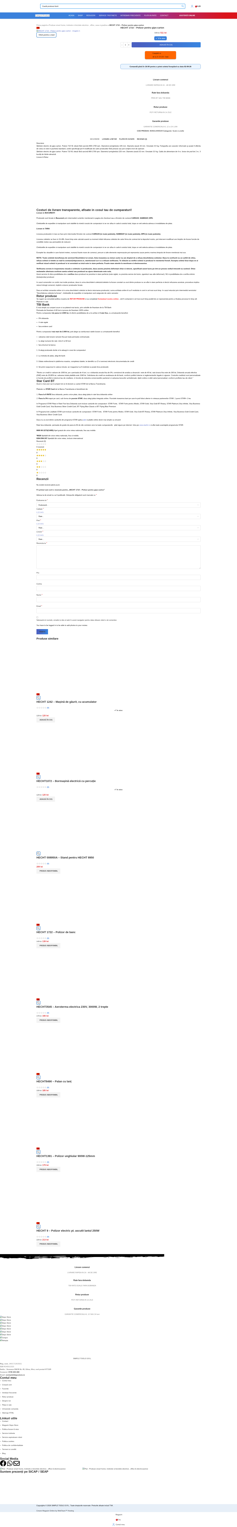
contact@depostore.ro (15, 1375)
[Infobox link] (82, 1267)
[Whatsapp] (10, 1463)
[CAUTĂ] (182, 6)
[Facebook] (3, 1463)
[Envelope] (16, 1463)
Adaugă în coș (166, 45)
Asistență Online (187, 15)
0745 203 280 (13, 1372)
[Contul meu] (192, 6)
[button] (45, 720)
